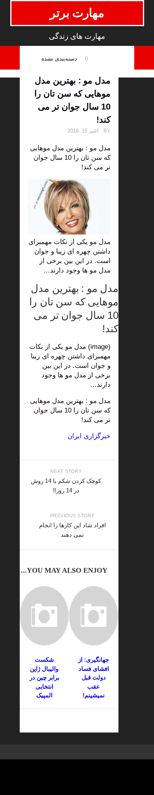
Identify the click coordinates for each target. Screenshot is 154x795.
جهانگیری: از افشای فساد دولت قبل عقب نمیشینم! (93, 677)
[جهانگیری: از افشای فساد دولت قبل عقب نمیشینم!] (93, 615)
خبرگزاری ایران (89, 436)
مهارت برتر (77, 12)
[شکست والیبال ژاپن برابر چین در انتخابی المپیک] (44, 615)
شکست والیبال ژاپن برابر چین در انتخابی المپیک (44, 677)
